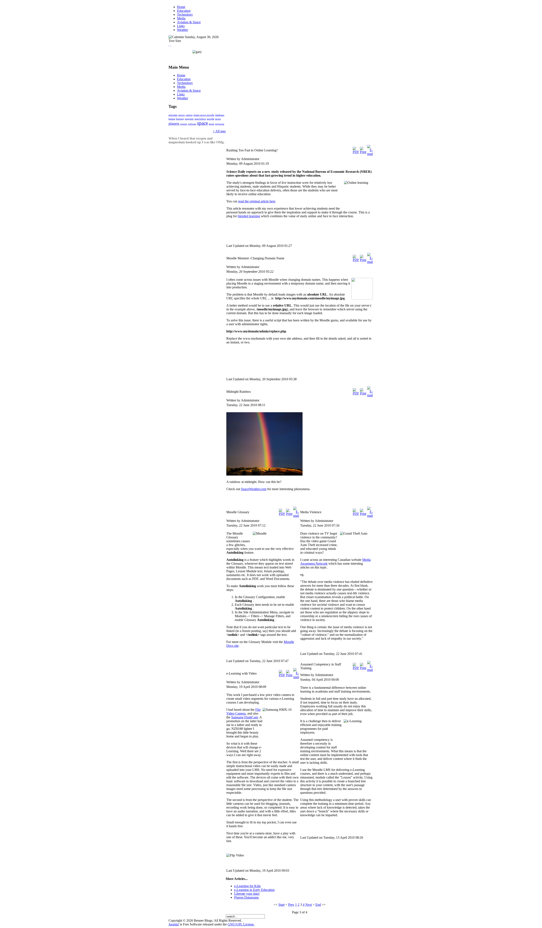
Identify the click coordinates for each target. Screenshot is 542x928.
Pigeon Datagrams (246, 897)
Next (308, 904)
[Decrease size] (170, 44)
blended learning (249, 216)
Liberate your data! (247, 893)
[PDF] (356, 152)
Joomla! (174, 924)
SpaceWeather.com (253, 489)
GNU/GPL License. (241, 924)
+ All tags (219, 131)
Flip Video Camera (243, 711)
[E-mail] (370, 154)
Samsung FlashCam (244, 717)
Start (281, 904)
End (318, 904)
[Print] (363, 152)
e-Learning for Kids (247, 886)
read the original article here (256, 201)
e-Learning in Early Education (254, 890)
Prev (291, 904)
